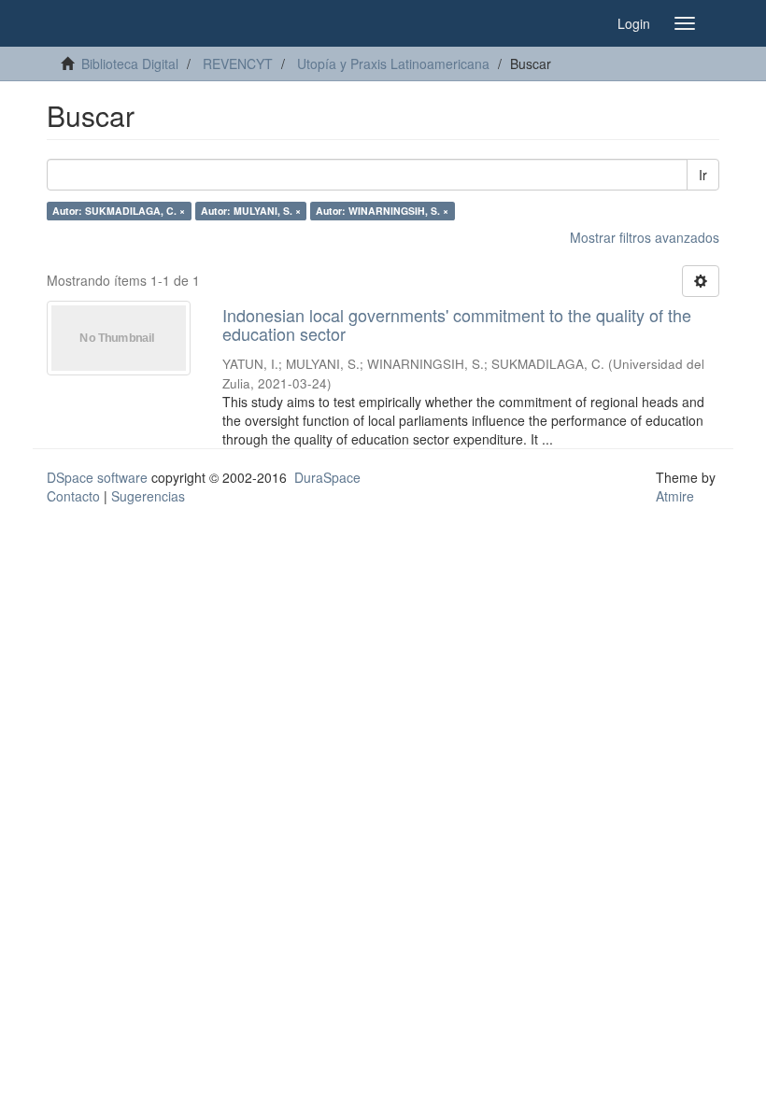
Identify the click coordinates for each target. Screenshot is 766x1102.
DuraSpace (327, 477)
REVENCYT (238, 63)
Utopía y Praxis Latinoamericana (393, 63)
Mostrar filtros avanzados (644, 237)
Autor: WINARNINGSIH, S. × (382, 211)
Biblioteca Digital (129, 63)
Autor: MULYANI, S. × (251, 211)
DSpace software (97, 477)
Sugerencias (148, 496)
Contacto (73, 496)
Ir (703, 174)
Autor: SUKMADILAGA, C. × (118, 211)
